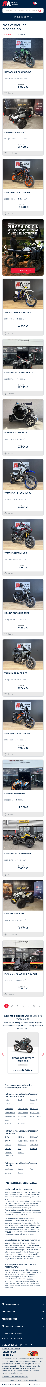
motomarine (12, 1229)
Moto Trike (34, 1109)
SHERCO (33, 1141)
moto (28, 1227)
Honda (27, 1254)
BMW (7, 1137)
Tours (32, 1169)
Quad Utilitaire (35, 1117)
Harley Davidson (18, 1254)
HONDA (21, 1137)
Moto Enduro (10, 1117)
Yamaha (17, 1256)
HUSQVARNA (23, 1141)
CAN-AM (8, 1141)
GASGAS (8, 1149)
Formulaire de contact (13, 1338)
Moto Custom (10, 1113)
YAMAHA (33, 1149)
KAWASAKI (22, 1145)
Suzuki (11, 1256)
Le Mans (8, 1173)
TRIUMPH (34, 1145)
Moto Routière (23, 1109)
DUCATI (8, 1145)
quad (9, 1232)
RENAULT (34, 1137)
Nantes (20, 1169)
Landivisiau (9, 1169)
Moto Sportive (23, 1113)
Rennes (20, 1173)
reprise (7, 1283)
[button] (5, 247)
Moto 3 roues (10, 1104)
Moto (7, 1100)
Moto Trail (21, 1123)
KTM (19, 1149)
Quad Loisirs (34, 1113)
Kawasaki (34, 1254)
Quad (20, 1100)
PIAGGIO (21, 1153)
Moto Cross (9, 1109)
